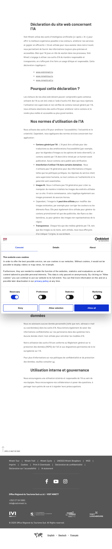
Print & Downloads (41, 464)
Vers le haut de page (12, 451)
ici (53, 361)
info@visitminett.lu (17, 503)
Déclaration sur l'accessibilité (22, 468)
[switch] (42, 297)
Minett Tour (14, 460)
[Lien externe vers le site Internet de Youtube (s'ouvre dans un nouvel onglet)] (56, 481)
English (51, 535)
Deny (20, 308)
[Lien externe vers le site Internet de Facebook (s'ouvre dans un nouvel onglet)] (46, 481)
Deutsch (62, 535)
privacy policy (42, 281)
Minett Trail (30, 460)
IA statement (47, 468)
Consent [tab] (19, 247)
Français (74, 535)
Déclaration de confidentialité (68, 464)
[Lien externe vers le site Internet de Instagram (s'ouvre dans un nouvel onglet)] (65, 481)
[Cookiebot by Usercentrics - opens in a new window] (97, 239)
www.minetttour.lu (44, 76)
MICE (88, 460)
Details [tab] (56, 247)
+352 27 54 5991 (17, 500)
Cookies (24, 464)
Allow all (92, 308)
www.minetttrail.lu (44, 80)
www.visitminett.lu (44, 72)
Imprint (12, 464)
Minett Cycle (46, 460)
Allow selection (56, 308)
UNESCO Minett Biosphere (69, 460)
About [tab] (93, 247)
